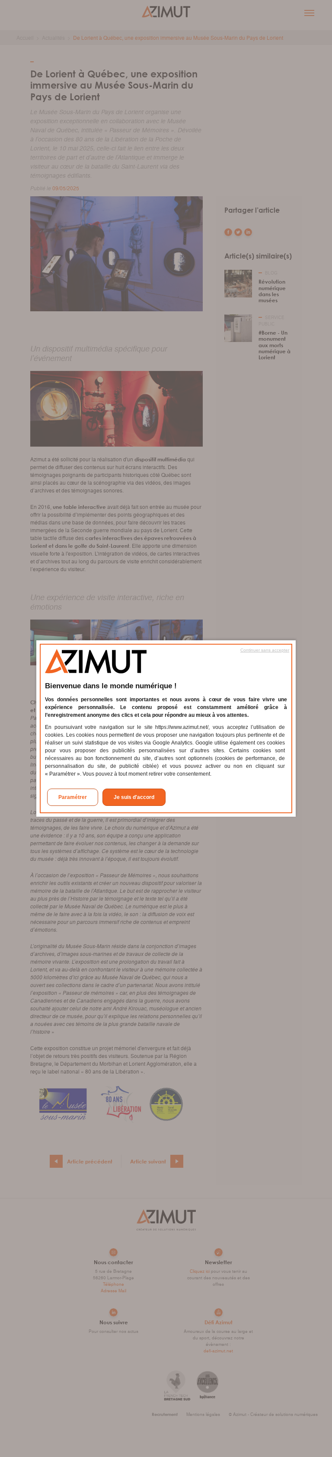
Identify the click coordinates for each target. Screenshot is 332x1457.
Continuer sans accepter (264, 650)
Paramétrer (72, 797)
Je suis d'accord (134, 797)
